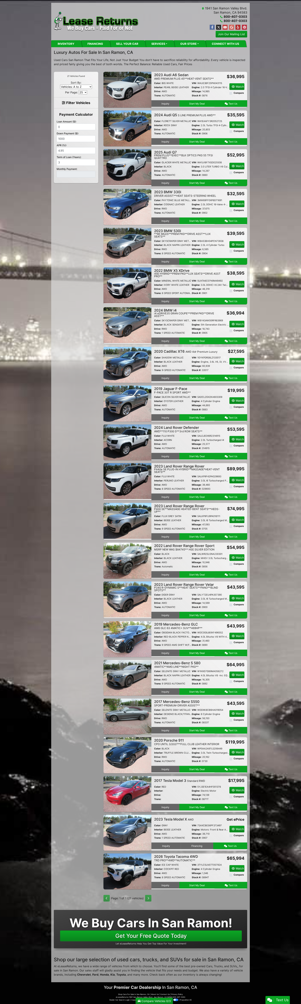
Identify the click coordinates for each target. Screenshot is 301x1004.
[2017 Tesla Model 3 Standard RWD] (127, 793)
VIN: (194, 83)
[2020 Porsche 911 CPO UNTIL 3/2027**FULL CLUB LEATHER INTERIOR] (127, 755)
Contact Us (165, 994)
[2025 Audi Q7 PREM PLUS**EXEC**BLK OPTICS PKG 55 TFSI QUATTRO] (127, 167)
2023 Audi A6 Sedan (184, 76)
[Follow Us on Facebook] (212, 27)
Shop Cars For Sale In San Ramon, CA (133, 994)
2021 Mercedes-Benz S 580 (177, 664)
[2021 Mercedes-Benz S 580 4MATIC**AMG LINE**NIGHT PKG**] (127, 677)
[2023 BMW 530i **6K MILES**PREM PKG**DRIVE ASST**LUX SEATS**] (127, 245)
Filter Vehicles (77, 103)
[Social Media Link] (238, 27)
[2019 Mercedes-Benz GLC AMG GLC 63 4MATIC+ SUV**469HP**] (127, 639)
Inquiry (165, 103)
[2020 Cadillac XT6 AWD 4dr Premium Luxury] (127, 364)
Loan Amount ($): (66, 121)
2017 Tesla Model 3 (179, 781)
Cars (209, 966)
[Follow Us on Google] (231, 27)
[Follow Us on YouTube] (225, 27)
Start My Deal (197, 103)
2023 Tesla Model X (174, 819)
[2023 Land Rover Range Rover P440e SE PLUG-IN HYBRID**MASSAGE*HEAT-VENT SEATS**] (127, 480)
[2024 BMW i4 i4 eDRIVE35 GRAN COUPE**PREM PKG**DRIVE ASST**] (127, 325)
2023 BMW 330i (185, 193)
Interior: (158, 87)
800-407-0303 (235, 16)
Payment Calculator (76, 114)
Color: (157, 83)
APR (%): (62, 145)
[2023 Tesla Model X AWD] (127, 832)
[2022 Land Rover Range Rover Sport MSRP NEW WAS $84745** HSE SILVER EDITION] (127, 560)
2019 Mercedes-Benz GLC (178, 626)
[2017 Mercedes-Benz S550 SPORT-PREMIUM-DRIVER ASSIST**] (127, 716)
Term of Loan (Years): (69, 157)
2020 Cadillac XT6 (185, 351)
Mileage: (197, 91)
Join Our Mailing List (231, 34)
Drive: (157, 91)
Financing (196, 845)
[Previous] (106, 898)
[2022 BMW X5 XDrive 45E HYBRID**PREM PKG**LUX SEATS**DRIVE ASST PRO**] (127, 285)
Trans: (157, 95)
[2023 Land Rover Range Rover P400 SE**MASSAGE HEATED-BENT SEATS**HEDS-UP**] (127, 520)
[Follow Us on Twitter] (218, 27)
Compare (239, 92)
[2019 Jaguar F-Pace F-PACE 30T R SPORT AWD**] (127, 403)
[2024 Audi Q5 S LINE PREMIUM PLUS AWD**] (127, 128)
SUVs (233, 966)
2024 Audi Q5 (185, 115)
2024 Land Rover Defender (178, 429)
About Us (155, 994)
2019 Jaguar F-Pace (172, 390)
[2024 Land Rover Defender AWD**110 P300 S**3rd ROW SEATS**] (127, 442)
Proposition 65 (186, 1000)
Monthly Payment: (67, 168)
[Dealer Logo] (96, 22)
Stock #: (196, 95)
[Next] (148, 898)
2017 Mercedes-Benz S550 (177, 703)
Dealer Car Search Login (119, 1000)
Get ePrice (235, 819)
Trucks (218, 966)
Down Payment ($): (68, 133)
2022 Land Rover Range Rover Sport (184, 547)
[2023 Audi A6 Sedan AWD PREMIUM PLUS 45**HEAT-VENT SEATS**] (127, 89)
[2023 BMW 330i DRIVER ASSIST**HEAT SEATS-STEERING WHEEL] (127, 206)
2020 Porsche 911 (186, 742)
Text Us (232, 103)
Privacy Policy (177, 994)
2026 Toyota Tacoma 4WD (176, 858)
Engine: (196, 87)
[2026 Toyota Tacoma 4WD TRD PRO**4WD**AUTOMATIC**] (127, 871)
